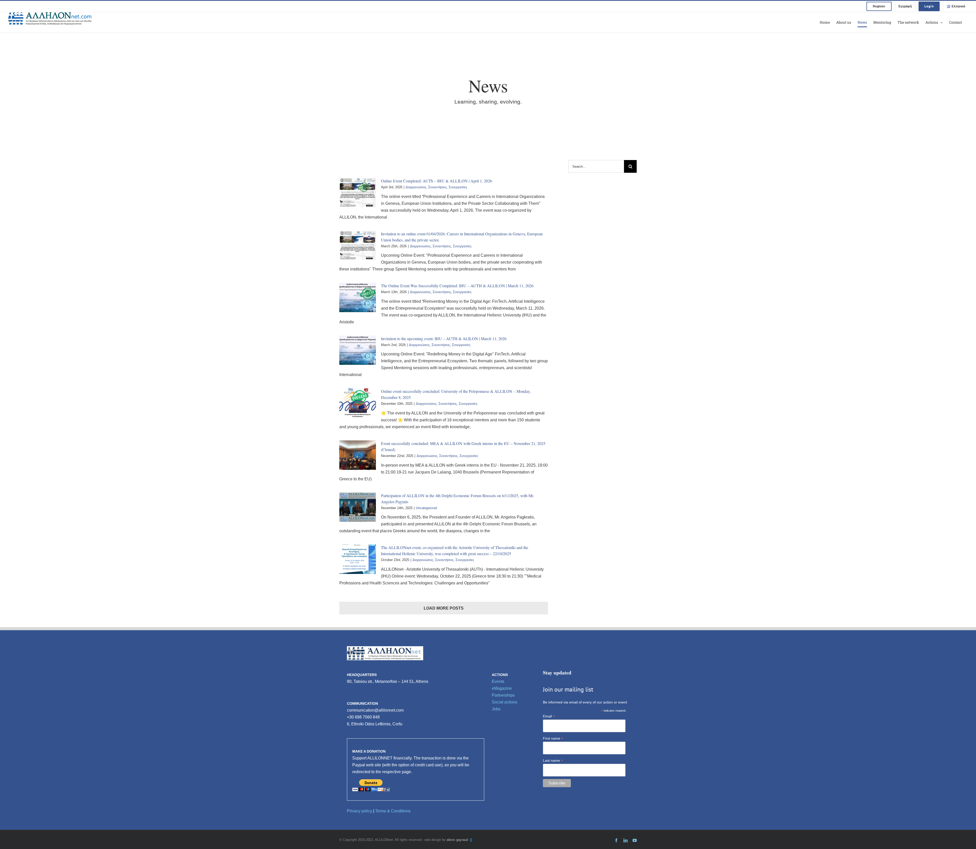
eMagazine (502, 688)
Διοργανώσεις (416, 187)
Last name (553, 760)
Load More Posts (444, 608)
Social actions (504, 702)
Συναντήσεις (437, 187)
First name (553, 738)
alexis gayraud (458, 840)
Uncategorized (426, 508)
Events (498, 681)
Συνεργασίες (458, 187)
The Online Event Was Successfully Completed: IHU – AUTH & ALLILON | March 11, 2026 (457, 285)
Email (549, 716)
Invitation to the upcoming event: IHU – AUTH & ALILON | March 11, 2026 (444, 338)
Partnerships (503, 695)
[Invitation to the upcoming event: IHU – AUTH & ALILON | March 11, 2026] (357, 350)
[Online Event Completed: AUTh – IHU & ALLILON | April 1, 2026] (357, 192)
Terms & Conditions (392, 811)
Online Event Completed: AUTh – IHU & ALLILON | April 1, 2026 (436, 180)
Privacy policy (359, 811)
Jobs (496, 709)
